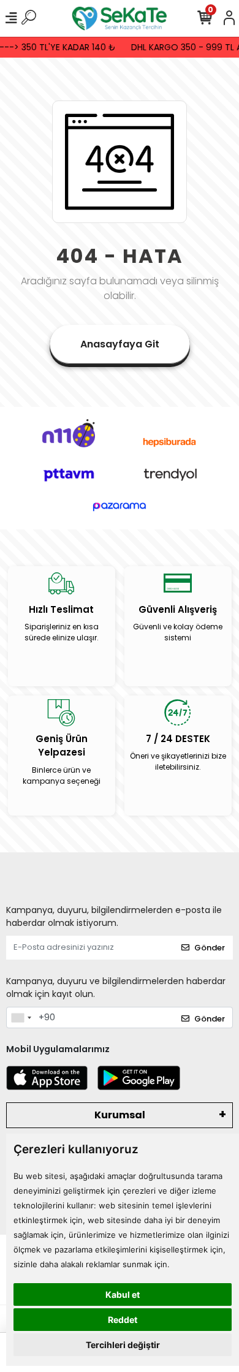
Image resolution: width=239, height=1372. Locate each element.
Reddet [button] (122, 1319)
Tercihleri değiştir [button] (123, 1345)
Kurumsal (119, 1115)
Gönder (209, 947)
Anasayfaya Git (119, 344)
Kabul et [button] (122, 1294)
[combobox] (21, 1017)
